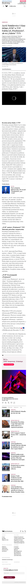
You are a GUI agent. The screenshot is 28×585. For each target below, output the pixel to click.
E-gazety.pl (16, 548)
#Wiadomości (6, 315)
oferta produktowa (6, 564)
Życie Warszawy (17, 555)
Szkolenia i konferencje (7, 559)
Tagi (21, 407)
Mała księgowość (18, 551)
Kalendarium (17, 562)
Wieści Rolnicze (17, 554)
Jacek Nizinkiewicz (6, 69)
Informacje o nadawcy (19, 541)
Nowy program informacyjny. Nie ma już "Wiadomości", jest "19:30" (18, 190)
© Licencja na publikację (7, 397)
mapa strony (5, 562)
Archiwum (4, 551)
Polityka (12, 186)
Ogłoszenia (4, 548)
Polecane (10, 407)
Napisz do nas (5, 539)
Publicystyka (13, 6)
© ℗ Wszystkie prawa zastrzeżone (10, 398)
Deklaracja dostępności (19, 542)
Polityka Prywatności (18, 537)
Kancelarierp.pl (17, 552)
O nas (3, 537)
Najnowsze (16, 407)
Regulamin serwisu (18, 539)
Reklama (4, 546)
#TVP (11, 313)
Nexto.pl (16, 549)
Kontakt (4, 538)
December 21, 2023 (18, 330)
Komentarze (5, 22)
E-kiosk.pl (16, 546)
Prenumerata (5, 549)
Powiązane (4, 407)
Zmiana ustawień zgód (19, 538)
